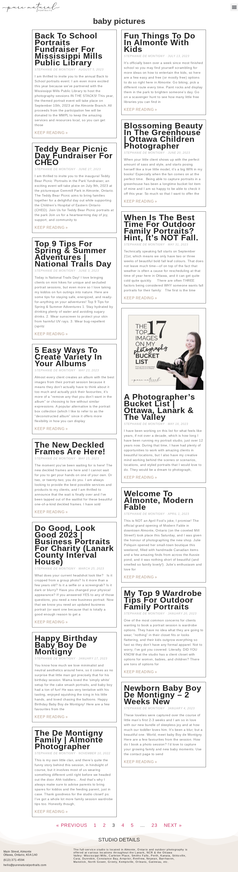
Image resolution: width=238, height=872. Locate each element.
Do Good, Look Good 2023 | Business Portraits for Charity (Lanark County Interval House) (74, 544)
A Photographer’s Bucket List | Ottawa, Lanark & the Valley (159, 406)
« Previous (71, 825)
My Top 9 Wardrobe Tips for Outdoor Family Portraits (163, 600)
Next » (173, 825)
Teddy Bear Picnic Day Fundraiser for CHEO (74, 155)
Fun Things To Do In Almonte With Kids (159, 42)
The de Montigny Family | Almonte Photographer (69, 739)
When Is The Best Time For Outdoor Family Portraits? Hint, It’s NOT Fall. (161, 227)
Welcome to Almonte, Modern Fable (158, 500)
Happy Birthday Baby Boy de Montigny (66, 644)
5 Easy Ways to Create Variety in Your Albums (68, 356)
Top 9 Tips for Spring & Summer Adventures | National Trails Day (73, 253)
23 (154, 825)
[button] (234, 7)
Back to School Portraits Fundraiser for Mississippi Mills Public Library (68, 49)
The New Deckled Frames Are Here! (70, 448)
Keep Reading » (51, 133)
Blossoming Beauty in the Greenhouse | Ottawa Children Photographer (163, 135)
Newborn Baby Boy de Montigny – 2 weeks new (162, 694)
